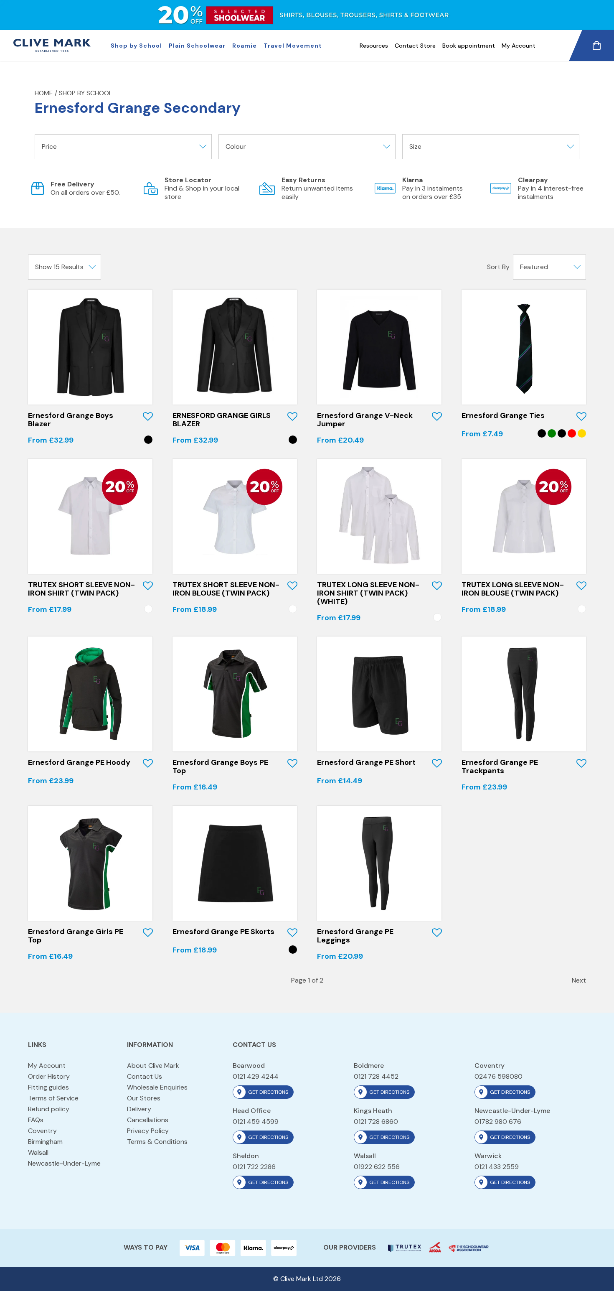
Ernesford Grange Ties (503, 415)
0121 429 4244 (256, 1076)
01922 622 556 (377, 1166)
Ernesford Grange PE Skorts (223, 932)
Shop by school (85, 93)
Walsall (38, 1152)
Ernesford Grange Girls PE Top (75, 936)
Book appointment (468, 45)
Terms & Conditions (157, 1141)
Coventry (42, 1130)
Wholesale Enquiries (157, 1087)
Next (579, 980)
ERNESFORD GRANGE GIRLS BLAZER (222, 419)
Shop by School (136, 45)
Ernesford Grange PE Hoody (79, 762)
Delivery (139, 1109)
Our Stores (143, 1098)
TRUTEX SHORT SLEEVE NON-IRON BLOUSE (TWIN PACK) (226, 589)
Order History (49, 1076)
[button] (148, 416)
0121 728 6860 (376, 1121)
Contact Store (415, 45)
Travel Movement (293, 45)
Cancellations (147, 1119)
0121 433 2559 (496, 1166)
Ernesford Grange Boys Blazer (70, 419)
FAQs (35, 1119)
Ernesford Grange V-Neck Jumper (365, 419)
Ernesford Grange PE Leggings (355, 936)
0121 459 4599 (256, 1121)
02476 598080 (498, 1076)
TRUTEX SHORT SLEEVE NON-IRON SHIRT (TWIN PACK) (81, 589)
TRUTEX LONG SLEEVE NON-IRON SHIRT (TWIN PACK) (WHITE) (368, 593)
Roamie (244, 45)
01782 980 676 (497, 1121)
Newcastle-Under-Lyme (64, 1163)
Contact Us (144, 1076)
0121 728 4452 (376, 1076)
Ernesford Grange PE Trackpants (500, 766)
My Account (518, 45)
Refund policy (48, 1109)
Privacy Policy (148, 1130)
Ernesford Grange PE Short (366, 762)
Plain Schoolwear (197, 45)
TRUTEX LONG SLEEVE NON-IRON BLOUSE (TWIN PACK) (513, 589)
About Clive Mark (153, 1065)
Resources (374, 45)
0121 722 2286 (254, 1166)
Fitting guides (48, 1087)
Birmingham (45, 1141)
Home (44, 93)
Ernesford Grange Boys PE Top (220, 766)
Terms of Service (53, 1098)
